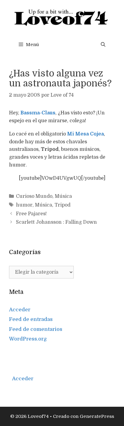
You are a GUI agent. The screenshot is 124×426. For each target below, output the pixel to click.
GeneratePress (97, 416)
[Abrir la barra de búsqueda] (103, 45)
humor (24, 205)
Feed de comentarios (35, 329)
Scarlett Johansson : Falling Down (56, 222)
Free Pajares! (31, 213)
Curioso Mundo (34, 196)
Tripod (62, 205)
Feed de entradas (31, 319)
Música (63, 196)
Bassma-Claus (37, 113)
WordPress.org (28, 339)
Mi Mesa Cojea (85, 134)
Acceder (19, 310)
